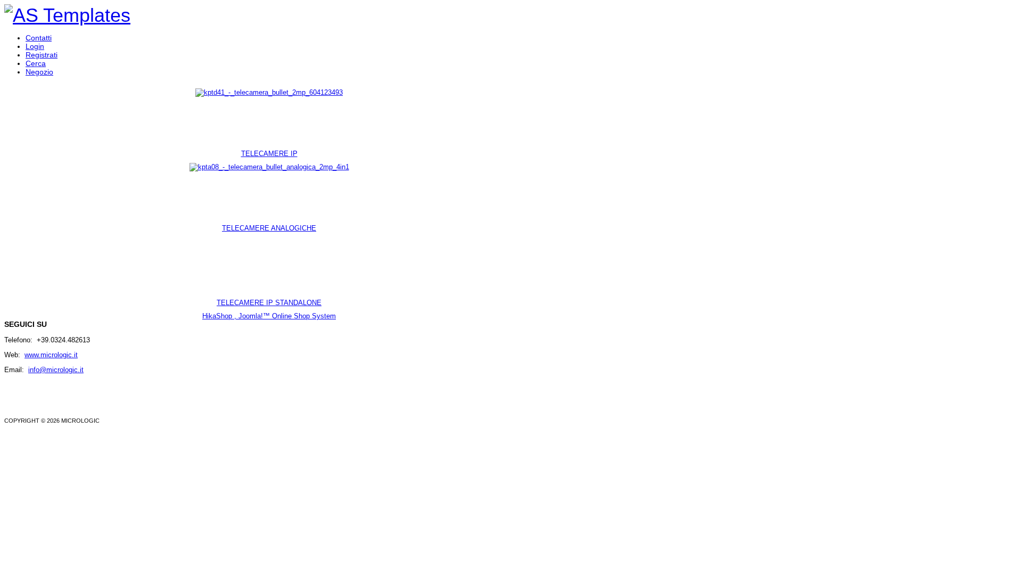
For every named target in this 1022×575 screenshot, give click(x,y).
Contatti (39, 38)
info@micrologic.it (56, 370)
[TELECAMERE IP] (269, 92)
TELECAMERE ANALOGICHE (269, 228)
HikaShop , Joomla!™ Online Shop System (269, 316)
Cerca (36, 63)
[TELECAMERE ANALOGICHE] (269, 167)
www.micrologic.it (51, 355)
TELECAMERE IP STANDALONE (269, 303)
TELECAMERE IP (269, 154)
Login (35, 46)
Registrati (41, 55)
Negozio (39, 72)
